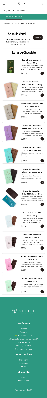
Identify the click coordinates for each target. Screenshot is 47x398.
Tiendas (23, 329)
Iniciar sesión (23, 381)
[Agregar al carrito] (42, 73)
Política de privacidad (23, 349)
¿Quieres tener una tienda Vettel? (23, 339)
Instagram (23, 360)
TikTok (23, 367)
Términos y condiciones (23, 346)
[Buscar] (3, 16)
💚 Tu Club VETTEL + (23, 336)
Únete (38, 37)
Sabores (23, 332)
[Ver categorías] (43, 16)
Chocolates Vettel (9, 23)
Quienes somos (23, 342)
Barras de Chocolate (14, 16)
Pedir (23, 377)
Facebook (23, 363)
